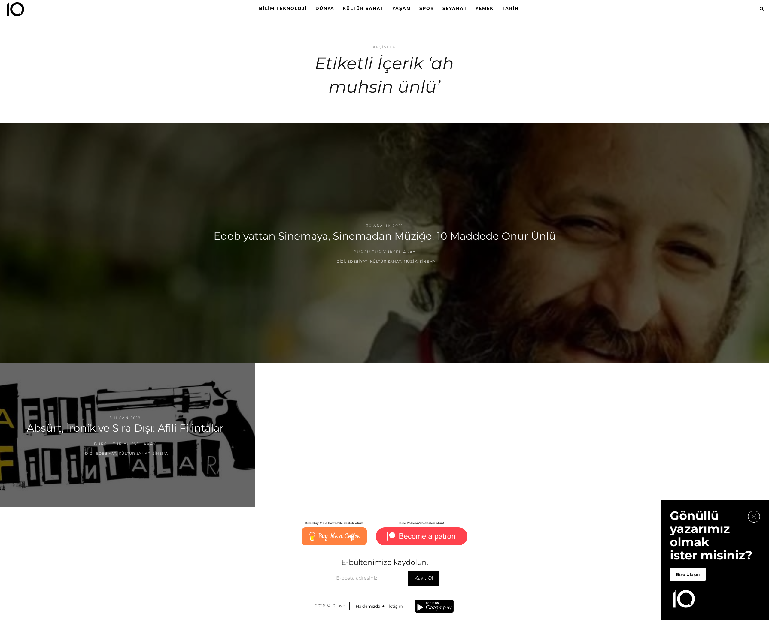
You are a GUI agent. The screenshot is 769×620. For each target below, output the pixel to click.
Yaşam (401, 8)
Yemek (485, 8)
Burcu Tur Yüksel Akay (385, 252)
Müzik (411, 261)
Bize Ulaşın (688, 574)
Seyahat (454, 8)
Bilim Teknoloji (283, 8)
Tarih (510, 8)
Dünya (324, 8)
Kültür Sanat (363, 8)
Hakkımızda (368, 606)
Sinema (428, 261)
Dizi (340, 261)
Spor (426, 8)
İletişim (395, 606)
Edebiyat (357, 261)
